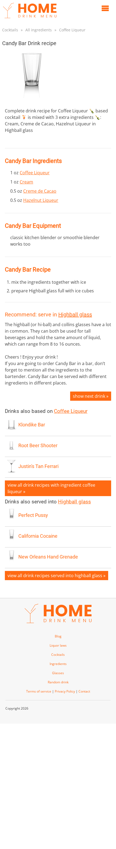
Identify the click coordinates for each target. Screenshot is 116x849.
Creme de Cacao (39, 191)
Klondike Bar (31, 424)
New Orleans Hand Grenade (48, 557)
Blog (58, 636)
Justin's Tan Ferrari (38, 466)
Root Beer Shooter (37, 445)
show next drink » (90, 396)
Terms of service (38, 691)
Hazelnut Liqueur (40, 200)
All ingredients (38, 29)
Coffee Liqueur (72, 29)
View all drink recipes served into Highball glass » (56, 576)
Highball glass (75, 314)
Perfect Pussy (33, 515)
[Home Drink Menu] (29, 19)
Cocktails (10, 29)
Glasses (58, 673)
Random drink (58, 682)
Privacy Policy (65, 691)
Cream (26, 182)
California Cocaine (37, 536)
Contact (84, 691)
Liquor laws (58, 645)
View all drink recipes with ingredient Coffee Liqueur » (51, 488)
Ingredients (58, 663)
